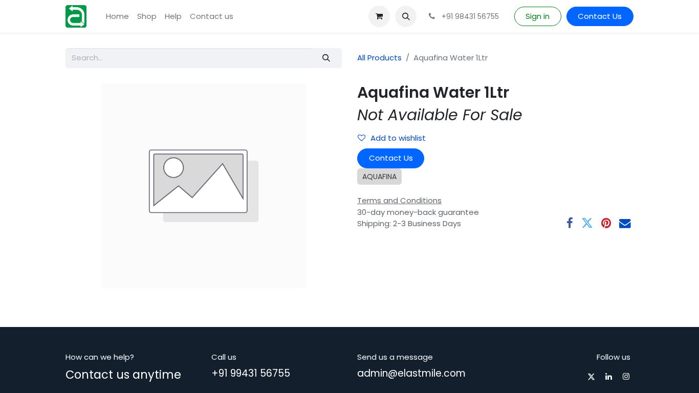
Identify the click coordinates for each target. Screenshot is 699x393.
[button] (406, 16)
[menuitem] (117, 17)
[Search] (326, 58)
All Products (379, 57)
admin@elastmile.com (411, 373)
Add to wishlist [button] (398, 138)
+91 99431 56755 (250, 373)
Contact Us (600, 16)
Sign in (538, 16)
